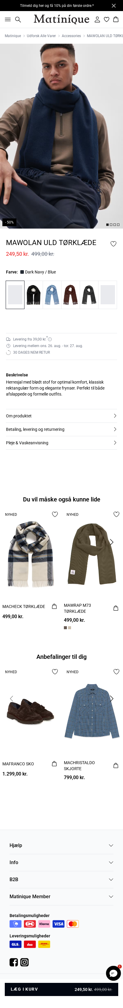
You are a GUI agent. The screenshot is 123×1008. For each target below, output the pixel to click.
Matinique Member (30, 896)
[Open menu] (6, 19)
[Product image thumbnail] (107, 225)
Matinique (13, 36)
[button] (61, 416)
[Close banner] (113, 5)
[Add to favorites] (113, 244)
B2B (14, 879)
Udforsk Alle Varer (41, 36)
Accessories (71, 36)
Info (14, 862)
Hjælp (16, 845)
